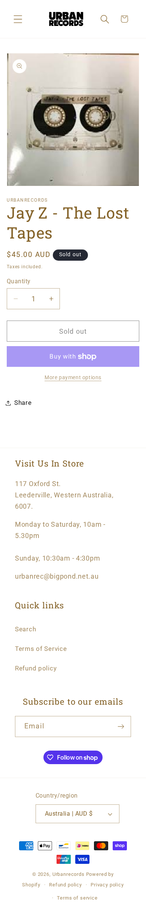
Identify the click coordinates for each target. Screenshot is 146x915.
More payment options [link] (73, 377)
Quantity (19, 281)
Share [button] (23, 402)
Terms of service (77, 898)
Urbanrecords (68, 874)
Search (25, 629)
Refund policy (36, 668)
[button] (18, 19)
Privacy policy (107, 885)
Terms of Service (41, 648)
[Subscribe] (121, 726)
